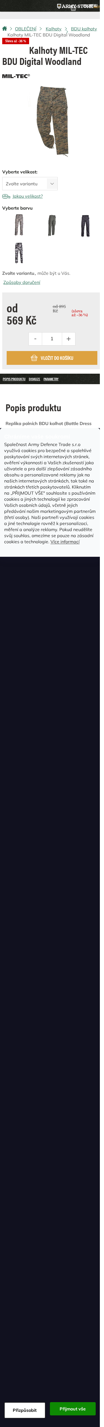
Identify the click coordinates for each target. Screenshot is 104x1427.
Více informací (65, 541)
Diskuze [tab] (34, 378)
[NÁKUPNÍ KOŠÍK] (73, 7)
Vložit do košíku (57, 357)
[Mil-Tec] (16, 74)
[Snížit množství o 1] (35, 339)
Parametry (51, 378)
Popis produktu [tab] (14, 378)
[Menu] (90, 5)
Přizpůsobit (25, 1410)
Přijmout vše (73, 1409)
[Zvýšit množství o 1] (68, 339)
